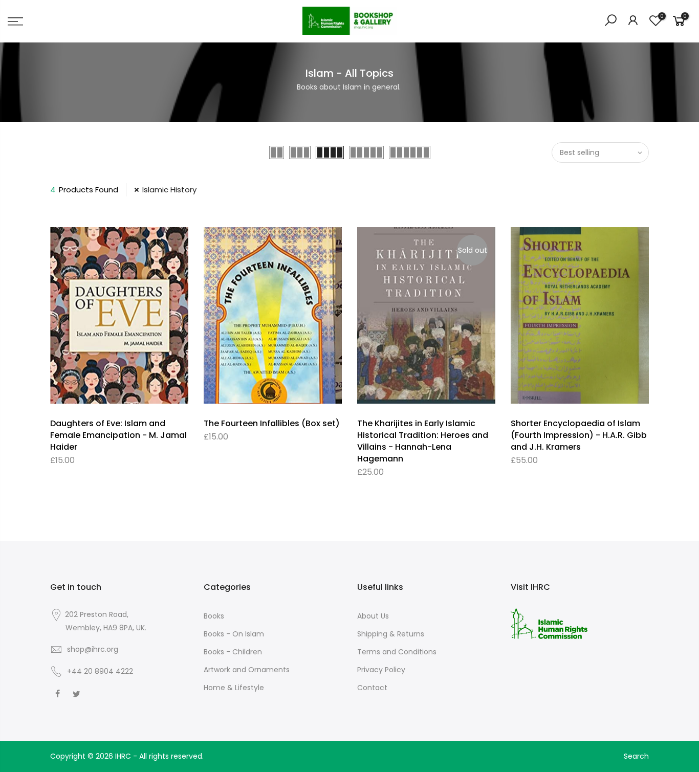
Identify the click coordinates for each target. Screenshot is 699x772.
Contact (372, 687)
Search (636, 756)
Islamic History (169, 189)
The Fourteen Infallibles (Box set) (272, 423)
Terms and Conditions (396, 652)
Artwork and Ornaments (247, 670)
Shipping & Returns (390, 634)
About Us (373, 616)
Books (214, 616)
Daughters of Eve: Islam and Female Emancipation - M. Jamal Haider (118, 435)
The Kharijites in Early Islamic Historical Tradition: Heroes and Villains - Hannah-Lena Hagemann (422, 441)
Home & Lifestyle (234, 687)
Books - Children (233, 652)
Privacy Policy (381, 670)
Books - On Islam (234, 634)
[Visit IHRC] (549, 623)
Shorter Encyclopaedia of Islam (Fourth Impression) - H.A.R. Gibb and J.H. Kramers (579, 435)
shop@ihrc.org (92, 649)
